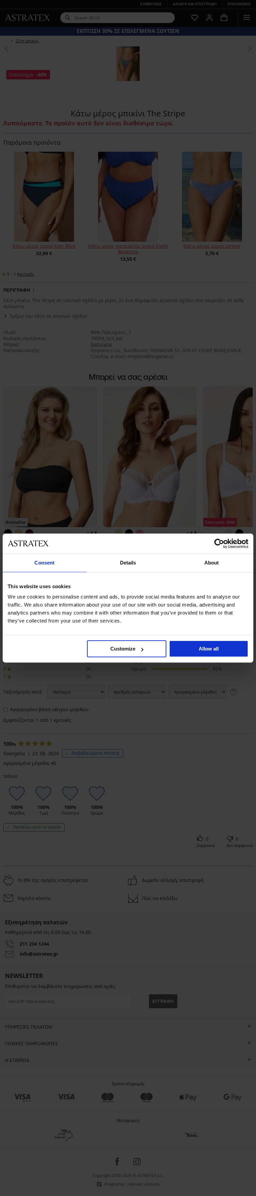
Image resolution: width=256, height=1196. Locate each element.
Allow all (209, 649)
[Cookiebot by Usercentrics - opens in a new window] (219, 543)
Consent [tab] (44, 562)
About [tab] (211, 562)
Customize (122, 649)
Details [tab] (128, 562)
